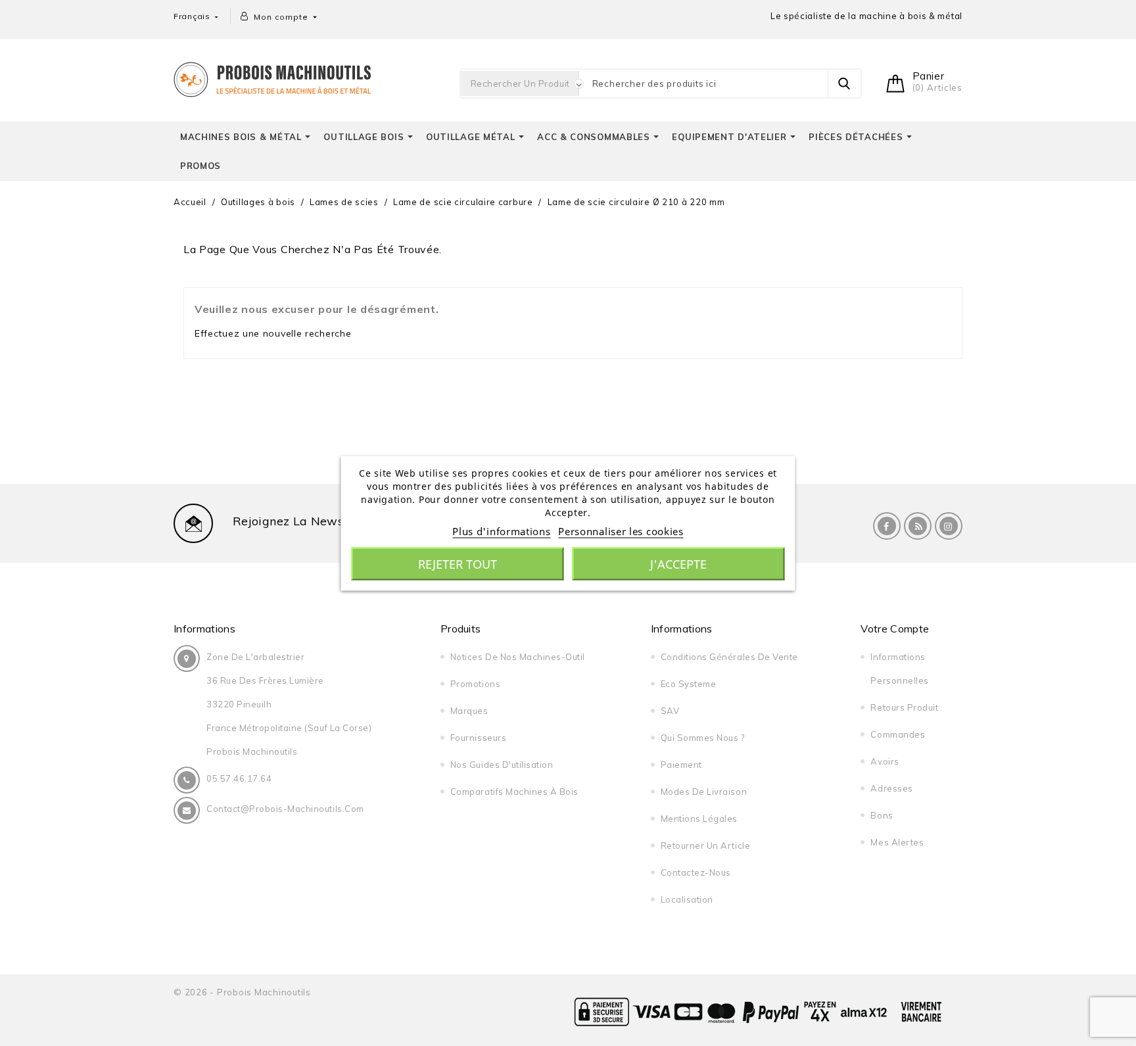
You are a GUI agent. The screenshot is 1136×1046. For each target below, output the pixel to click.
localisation (687, 899)
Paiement (681, 764)
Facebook (887, 526)
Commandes (897, 734)
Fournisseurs (478, 737)
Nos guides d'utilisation (501, 764)
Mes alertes (897, 842)
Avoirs (884, 761)
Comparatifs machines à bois (514, 791)
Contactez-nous (696, 872)
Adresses (891, 788)
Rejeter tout (457, 563)
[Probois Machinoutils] (272, 77)
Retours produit (904, 707)
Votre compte (895, 628)
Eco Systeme (689, 683)
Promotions (475, 683)
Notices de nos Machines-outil (517, 657)
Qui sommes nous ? (703, 737)
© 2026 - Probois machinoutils (242, 992)
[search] (844, 83)
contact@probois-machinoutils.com (285, 808)
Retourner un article (705, 845)
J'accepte (678, 563)
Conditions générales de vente (729, 657)
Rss (918, 526)
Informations (204, 628)
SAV (670, 710)
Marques (469, 710)
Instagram (948, 526)
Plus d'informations (501, 530)
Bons (881, 815)
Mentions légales (699, 818)
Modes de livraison (704, 791)
